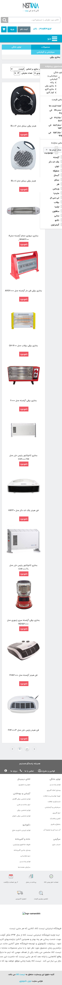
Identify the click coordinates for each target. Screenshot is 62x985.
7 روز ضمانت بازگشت (11, 882)
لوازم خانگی (16, 47)
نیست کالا (20, 974)
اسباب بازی (56, 844)
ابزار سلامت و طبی (23, 804)
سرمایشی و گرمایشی (46, 52)
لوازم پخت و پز (55, 784)
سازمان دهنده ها (24, 867)
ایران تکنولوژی (25, 981)
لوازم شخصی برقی (23, 810)
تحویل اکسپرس (21, 898)
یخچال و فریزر (55, 824)
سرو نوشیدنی (25, 855)
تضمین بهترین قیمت (41, 898)
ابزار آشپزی (56, 812)
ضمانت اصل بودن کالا (51, 882)
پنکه (52, 82)
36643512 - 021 (42, 29)
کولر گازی (50, 92)
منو (49, 38)
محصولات (45, 47)
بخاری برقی (49, 86)
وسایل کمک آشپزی (53, 790)
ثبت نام (24, 29)
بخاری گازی (49, 89)
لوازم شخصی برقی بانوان (21, 815)
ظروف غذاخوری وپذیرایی (21, 844)
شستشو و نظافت (54, 801)
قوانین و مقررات (48, 771)
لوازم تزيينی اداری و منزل (21, 830)
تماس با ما (29, 771)
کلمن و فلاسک (55, 818)
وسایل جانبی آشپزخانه (22, 850)
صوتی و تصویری (24, 784)
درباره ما (14, 771)
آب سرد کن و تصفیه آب (51, 829)
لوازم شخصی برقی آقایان (21, 798)
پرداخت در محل (31, 882)
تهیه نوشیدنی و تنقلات (51, 795)
